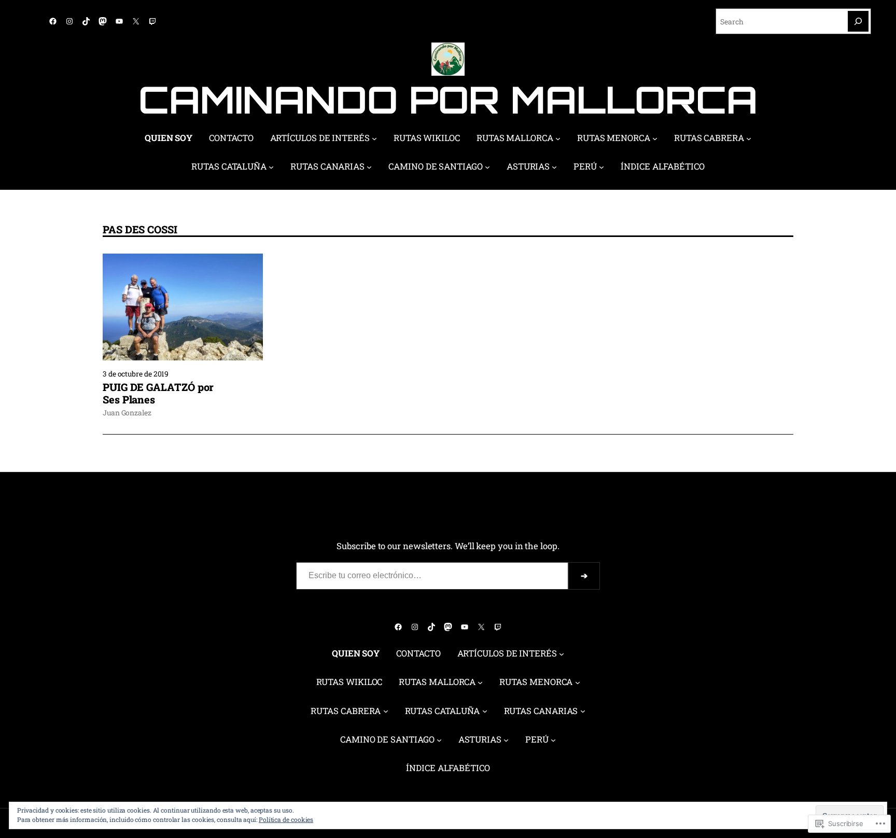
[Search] (858, 21)
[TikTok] (86, 21)
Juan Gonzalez (127, 412)
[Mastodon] (103, 21)
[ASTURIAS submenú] (554, 167)
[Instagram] (69, 21)
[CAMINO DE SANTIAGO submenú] (487, 167)
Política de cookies (286, 819)
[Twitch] (152, 21)
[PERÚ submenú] (601, 167)
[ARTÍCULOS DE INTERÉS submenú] (374, 138)
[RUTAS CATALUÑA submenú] (271, 167)
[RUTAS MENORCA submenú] (654, 138)
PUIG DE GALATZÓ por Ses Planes (158, 393)
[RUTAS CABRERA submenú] (748, 138)
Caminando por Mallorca (447, 99)
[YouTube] (119, 21)
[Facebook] (53, 21)
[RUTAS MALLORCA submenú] (558, 138)
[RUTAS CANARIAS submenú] (369, 167)
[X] (136, 21)
